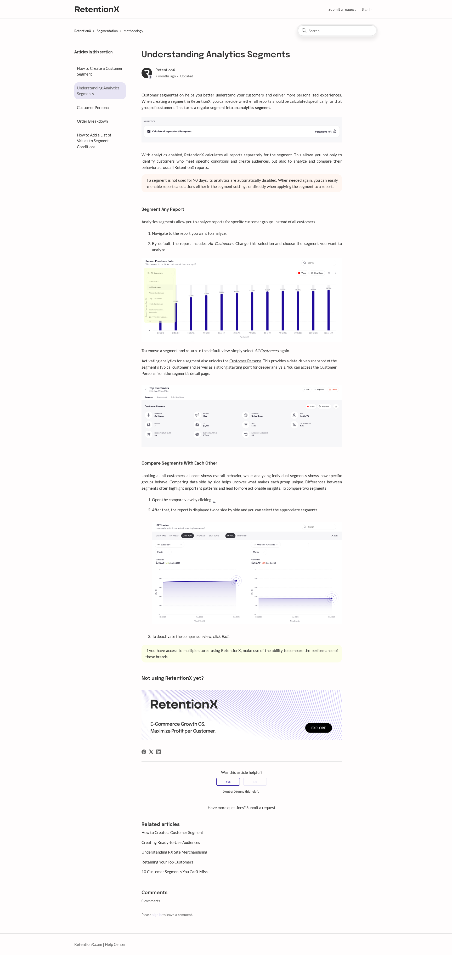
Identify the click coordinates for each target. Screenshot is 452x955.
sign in (157, 915)
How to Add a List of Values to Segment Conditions (94, 141)
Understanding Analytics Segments (98, 90)
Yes (228, 782)
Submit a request (342, 9)
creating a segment (169, 101)
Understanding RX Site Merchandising (174, 852)
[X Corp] (151, 752)
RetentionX (82, 31)
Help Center (115, 944)
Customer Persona (93, 107)
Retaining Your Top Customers (167, 862)
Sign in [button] (367, 9)
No (255, 782)
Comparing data (184, 481)
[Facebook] (144, 752)
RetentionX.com (88, 944)
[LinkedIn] (158, 752)
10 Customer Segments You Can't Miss (175, 871)
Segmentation (107, 31)
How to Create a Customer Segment (100, 71)
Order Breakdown (92, 121)
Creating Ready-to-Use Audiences (171, 842)
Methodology (133, 31)
